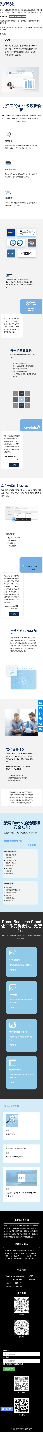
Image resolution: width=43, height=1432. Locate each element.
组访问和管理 (10, 873)
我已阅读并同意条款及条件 (14, 1364)
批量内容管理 (10, 866)
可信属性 (9, 858)
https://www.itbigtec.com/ (17, 16)
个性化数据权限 (11, 855)
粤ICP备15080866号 (24, 1430)
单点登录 (9, 895)
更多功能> (32, 845)
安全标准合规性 (11, 892)
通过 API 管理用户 (11, 863)
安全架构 (9, 887)
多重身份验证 (10, 898)
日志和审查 (9, 900)
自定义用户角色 (11, 860)
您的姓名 (6, 1350)
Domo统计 (9, 868)
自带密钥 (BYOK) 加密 (13, 890)
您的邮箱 (6, 1357)
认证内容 (9, 871)
